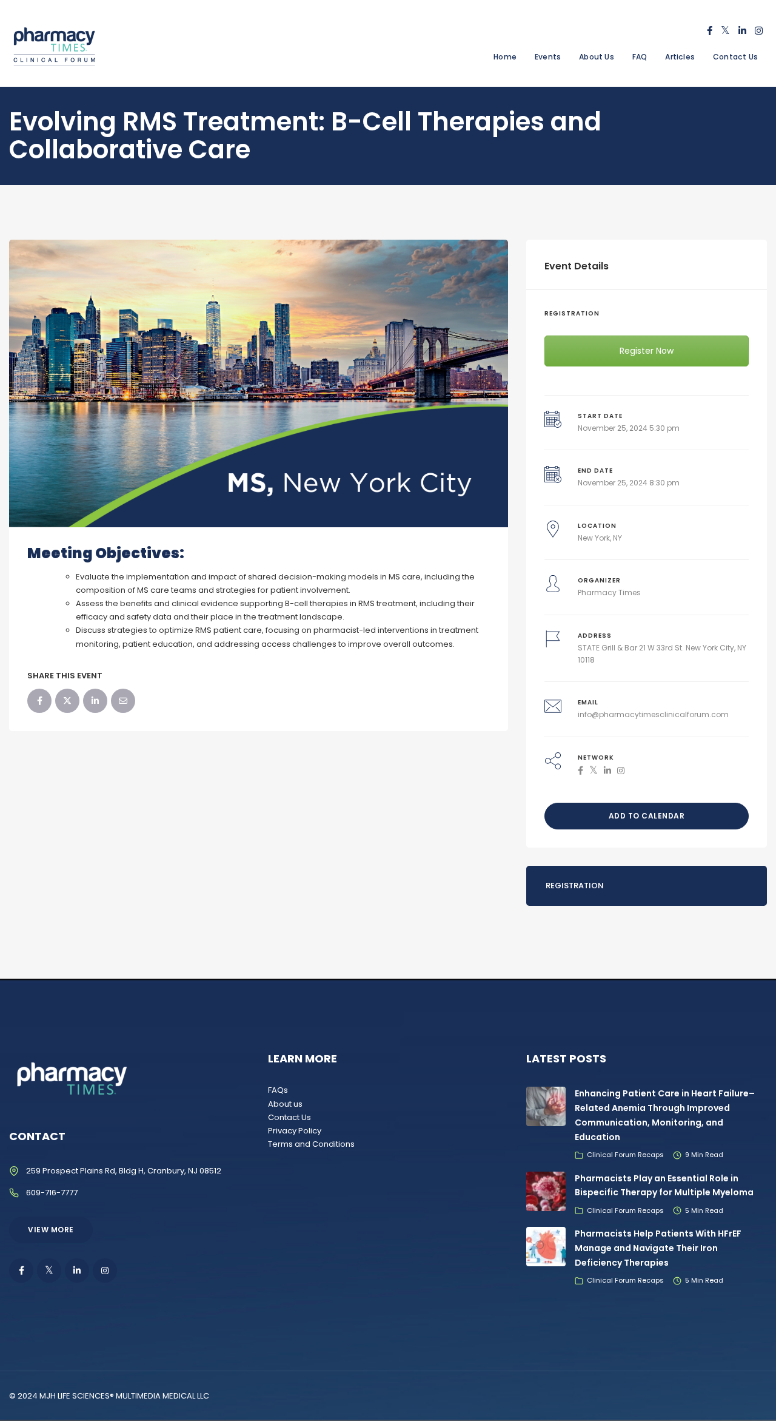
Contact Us (735, 57)
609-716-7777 (52, 1192)
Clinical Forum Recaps (625, 1154)
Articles (680, 57)
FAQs (278, 1090)
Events (548, 57)
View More (51, 1229)
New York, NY (600, 538)
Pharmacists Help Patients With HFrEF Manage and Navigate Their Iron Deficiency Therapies (658, 1248)
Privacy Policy (294, 1130)
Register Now (647, 351)
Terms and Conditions (311, 1144)
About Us (596, 57)
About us (285, 1104)
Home (505, 57)
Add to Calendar (647, 816)
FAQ (639, 57)
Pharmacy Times (609, 592)
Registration (575, 885)
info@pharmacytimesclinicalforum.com (653, 714)
